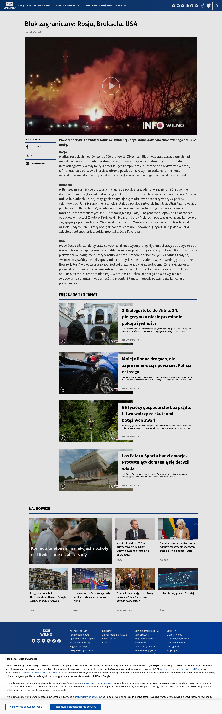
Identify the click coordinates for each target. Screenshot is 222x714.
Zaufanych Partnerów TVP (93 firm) (38, 673)
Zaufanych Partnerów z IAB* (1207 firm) (181, 669)
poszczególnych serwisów (97, 683)
